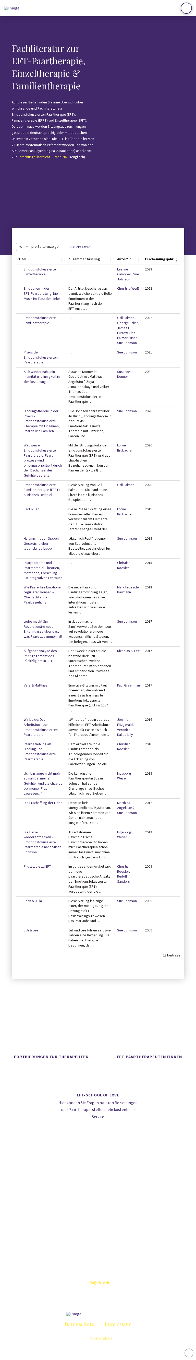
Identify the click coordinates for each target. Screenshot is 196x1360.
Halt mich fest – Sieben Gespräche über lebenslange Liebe (41, 543)
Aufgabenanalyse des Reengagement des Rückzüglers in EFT (40, 656)
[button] (186, 8)
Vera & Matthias (35, 685)
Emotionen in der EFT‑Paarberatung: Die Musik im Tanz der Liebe (42, 293)
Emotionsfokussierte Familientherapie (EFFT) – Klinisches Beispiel (43, 490)
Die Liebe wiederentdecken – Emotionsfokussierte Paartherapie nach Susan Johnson (42, 842)
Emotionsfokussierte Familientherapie (40, 320)
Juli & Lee (31, 930)
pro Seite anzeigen (39, 247)
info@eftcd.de (98, 1283)
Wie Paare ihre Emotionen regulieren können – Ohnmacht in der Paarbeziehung (43, 595)
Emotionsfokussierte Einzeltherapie (40, 272)
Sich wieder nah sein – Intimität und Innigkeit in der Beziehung (42, 376)
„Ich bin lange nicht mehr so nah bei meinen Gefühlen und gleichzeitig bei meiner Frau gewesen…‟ (43, 783)
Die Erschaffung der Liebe (43, 803)
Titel (22, 259)
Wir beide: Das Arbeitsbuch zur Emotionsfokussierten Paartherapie (41, 727)
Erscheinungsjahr (159, 259)
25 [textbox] (20, 247)
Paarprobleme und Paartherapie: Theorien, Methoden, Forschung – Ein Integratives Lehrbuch (43, 570)
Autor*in (124, 259)
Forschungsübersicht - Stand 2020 (43, 157)
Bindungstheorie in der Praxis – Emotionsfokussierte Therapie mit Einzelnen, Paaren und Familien (42, 421)
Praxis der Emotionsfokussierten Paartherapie (41, 357)
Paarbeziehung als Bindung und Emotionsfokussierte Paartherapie (40, 752)
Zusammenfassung (84, 259)
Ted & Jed (32, 509)
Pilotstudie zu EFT (37, 866)
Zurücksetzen (80, 247)
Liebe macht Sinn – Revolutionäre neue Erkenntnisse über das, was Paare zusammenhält (43, 629)
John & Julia (33, 901)
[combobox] (23, 247)
